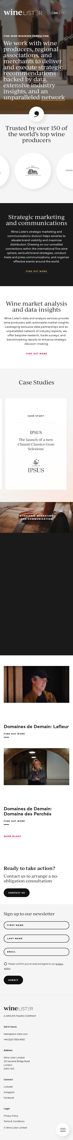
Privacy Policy (11, 1115)
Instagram (9, 1092)
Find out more (36, 271)
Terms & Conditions (14, 1121)
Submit (13, 980)
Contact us (16, 892)
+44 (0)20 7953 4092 (14, 1039)
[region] (36, 170)
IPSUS (36, 432)
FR (63, 12)
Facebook (9, 1097)
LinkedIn (8, 1086)
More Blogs (12, 836)
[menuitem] (15, 1116)
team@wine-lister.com (16, 1033)
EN (56, 12)
